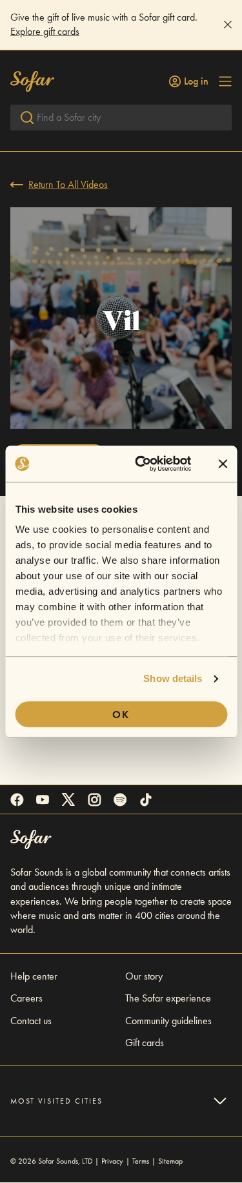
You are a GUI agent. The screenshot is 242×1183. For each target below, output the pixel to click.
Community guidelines (168, 1020)
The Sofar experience (168, 998)
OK (121, 714)
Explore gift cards (44, 31)
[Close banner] (222, 463)
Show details (172, 678)
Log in (196, 81)
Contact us (31, 1020)
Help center (33, 976)
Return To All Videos (68, 184)
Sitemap (170, 1161)
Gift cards (144, 1042)
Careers (26, 998)
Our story (144, 976)
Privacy (112, 1161)
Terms (140, 1161)
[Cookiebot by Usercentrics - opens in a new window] (141, 463)
